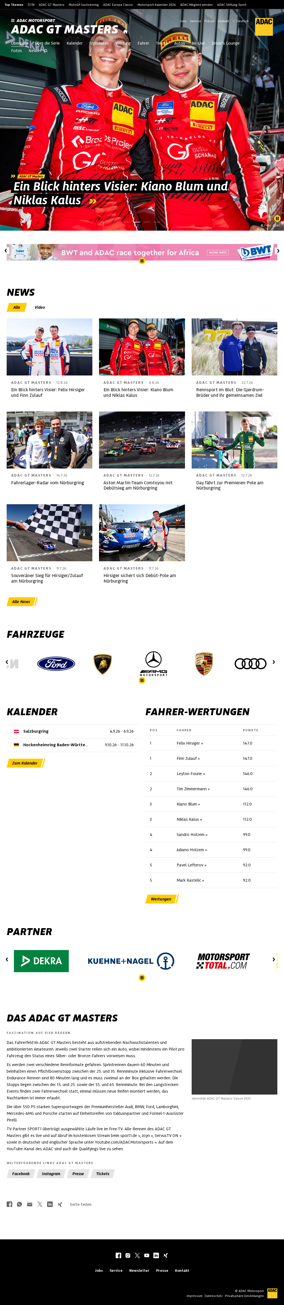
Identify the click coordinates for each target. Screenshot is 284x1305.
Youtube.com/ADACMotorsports (124, 1142)
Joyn (146, 1135)
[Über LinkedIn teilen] (50, 1204)
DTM (31, 5)
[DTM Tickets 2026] (142, 252)
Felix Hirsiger (188, 743)
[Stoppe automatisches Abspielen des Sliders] (277, 218)
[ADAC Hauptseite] (260, 27)
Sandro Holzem (190, 834)
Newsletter (139, 1270)
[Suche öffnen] (46, 51)
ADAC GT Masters (51, 5)
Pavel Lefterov (190, 865)
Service (195, 21)
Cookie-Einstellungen (249, 1080)
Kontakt (223, 21)
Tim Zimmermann (192, 788)
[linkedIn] (156, 1256)
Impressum (194, 1296)
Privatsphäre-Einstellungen (244, 1296)
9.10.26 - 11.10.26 (119, 744)
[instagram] (128, 1256)
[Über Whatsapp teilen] (19, 1204)
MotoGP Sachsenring (84, 5)
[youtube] (146, 1256)
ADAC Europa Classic (118, 5)
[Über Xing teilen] (60, 1204)
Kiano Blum (187, 804)
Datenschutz (214, 1296)
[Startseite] (125, 31)
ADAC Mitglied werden (196, 5)
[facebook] (118, 1256)
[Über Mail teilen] (30, 1204)
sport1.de (128, 1135)
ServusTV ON (166, 1135)
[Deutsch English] (240, 20)
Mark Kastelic (189, 880)
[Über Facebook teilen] (9, 1204)
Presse (209, 21)
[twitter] (137, 1256)
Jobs (183, 21)
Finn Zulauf (187, 758)
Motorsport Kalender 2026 (157, 5)
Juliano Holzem (190, 849)
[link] (142, 120)
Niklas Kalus (188, 819)
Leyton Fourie (189, 773)
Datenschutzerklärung (253, 1083)
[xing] (165, 1256)
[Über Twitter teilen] (40, 1204)
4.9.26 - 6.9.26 (122, 731)
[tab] (17, 307)
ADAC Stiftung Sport (231, 5)
